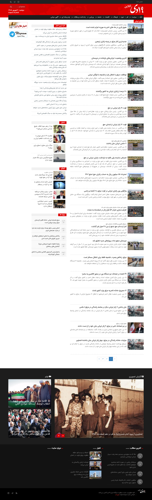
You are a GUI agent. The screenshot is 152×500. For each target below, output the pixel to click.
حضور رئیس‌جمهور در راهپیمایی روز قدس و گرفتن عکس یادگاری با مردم (30, 432)
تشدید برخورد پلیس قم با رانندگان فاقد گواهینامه (51, 42)
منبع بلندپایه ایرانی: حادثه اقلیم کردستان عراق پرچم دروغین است (47, 221)
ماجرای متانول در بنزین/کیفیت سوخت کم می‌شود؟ (50, 91)
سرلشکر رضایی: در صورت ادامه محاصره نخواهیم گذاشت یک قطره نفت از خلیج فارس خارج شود (51, 72)
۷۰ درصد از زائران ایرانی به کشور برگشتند (111, 91)
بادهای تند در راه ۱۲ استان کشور (56, 104)
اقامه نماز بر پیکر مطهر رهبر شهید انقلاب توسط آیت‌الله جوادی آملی (31, 402)
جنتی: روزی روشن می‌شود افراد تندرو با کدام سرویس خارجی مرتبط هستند (43, 194)
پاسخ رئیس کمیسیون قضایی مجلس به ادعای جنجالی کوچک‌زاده (45, 253)
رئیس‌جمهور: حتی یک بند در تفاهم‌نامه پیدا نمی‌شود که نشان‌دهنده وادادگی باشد (50, 66)
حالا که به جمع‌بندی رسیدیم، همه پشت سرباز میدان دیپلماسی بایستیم (50, 50)
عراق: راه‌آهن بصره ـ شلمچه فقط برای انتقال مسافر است (104, 257)
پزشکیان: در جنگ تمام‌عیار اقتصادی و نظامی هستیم (50, 54)
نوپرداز (117, 494)
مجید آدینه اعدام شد (60, 58)
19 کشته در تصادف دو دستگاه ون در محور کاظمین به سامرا (104, 274)
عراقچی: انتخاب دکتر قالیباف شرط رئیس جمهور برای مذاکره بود (123, 481)
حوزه (122, 17)
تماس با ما (139, 2)
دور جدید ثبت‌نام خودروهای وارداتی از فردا (53, 88)
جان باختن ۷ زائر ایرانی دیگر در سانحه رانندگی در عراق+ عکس (102, 307)
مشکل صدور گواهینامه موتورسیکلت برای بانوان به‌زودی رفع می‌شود (51, 77)
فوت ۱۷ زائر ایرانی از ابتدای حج (114, 124)
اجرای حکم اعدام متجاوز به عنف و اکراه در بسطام (43, 183)
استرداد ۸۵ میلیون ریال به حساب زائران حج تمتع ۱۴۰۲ (105, 174)
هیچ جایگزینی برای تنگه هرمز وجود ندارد (42, 159)
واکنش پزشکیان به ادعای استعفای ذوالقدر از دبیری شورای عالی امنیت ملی (45, 237)
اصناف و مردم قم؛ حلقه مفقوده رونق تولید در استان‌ (50, 29)
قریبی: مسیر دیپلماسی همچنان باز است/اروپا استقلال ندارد (45, 204)
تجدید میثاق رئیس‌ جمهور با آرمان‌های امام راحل (51, 61)
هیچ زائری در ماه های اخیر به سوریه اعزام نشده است (106, 27)
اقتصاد (107, 17)
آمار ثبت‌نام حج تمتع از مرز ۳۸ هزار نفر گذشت (108, 226)
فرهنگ (115, 17)
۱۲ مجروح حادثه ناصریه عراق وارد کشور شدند (109, 290)
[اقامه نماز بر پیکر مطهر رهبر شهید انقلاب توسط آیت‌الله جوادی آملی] (29, 393)
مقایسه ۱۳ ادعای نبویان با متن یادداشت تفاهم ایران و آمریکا (43, 138)
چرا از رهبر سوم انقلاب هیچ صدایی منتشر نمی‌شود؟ (43, 127)
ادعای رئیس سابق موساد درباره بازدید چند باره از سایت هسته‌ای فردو (45, 229)
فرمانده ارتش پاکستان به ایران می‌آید (54, 33)
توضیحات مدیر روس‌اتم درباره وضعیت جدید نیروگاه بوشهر (50, 83)
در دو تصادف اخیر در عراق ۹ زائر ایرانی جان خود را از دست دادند (102, 326)
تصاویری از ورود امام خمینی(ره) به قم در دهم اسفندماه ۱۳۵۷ (117, 434)
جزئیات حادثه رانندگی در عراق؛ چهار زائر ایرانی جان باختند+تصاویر (101, 340)
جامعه (99, 17)
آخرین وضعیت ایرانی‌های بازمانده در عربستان (108, 58)
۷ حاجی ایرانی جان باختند (116, 143)
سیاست (134, 17)
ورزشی (91, 17)
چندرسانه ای (66, 17)
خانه (141, 17)
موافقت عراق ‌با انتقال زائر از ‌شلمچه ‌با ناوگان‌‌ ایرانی (107, 74)
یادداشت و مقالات (80, 17)
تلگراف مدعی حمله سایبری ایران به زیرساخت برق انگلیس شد (50, 37)
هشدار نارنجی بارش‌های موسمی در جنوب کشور (51, 45)
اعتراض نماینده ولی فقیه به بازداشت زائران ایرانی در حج (105, 157)
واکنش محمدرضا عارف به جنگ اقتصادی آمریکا (51, 113)
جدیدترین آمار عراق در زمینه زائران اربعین (110, 41)
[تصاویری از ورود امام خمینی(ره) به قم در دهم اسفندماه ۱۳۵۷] (99, 408)
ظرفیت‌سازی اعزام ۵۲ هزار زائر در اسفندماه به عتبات (106, 210)
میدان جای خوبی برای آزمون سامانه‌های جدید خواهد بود (49, 108)
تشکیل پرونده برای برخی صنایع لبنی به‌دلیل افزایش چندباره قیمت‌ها (50, 96)
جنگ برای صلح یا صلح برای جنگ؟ (43, 147)
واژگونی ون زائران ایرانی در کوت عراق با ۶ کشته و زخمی (105, 191)
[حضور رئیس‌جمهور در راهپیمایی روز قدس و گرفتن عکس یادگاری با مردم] (29, 423)
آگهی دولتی (54, 17)
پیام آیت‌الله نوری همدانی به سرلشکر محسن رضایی (50, 100)
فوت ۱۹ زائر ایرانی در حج (117, 108)
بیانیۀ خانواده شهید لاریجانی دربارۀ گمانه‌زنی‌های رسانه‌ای (48, 245)
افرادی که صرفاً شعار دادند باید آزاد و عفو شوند (43, 176)
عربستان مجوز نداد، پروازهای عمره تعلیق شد (109, 240)
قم (127, 17)
